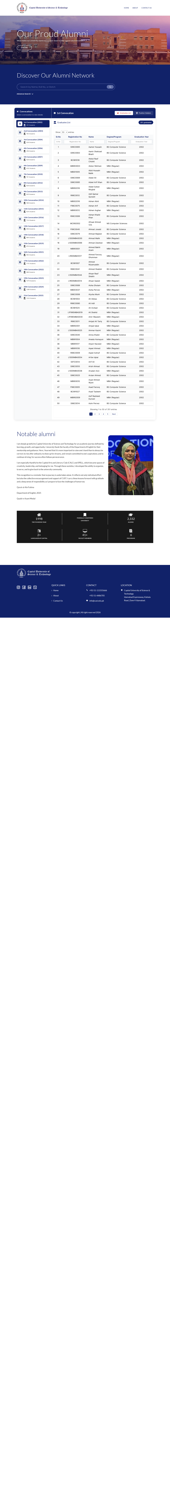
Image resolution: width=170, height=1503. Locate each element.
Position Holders (145, 113)
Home (126, 8)
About (135, 8)
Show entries (65, 132)
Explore (24, 48)
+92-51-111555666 (98, 590)
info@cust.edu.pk (96, 601)
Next (114, 414)
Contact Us (146, 8)
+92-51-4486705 (97, 595)
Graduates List (125, 113)
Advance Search (24, 94)
